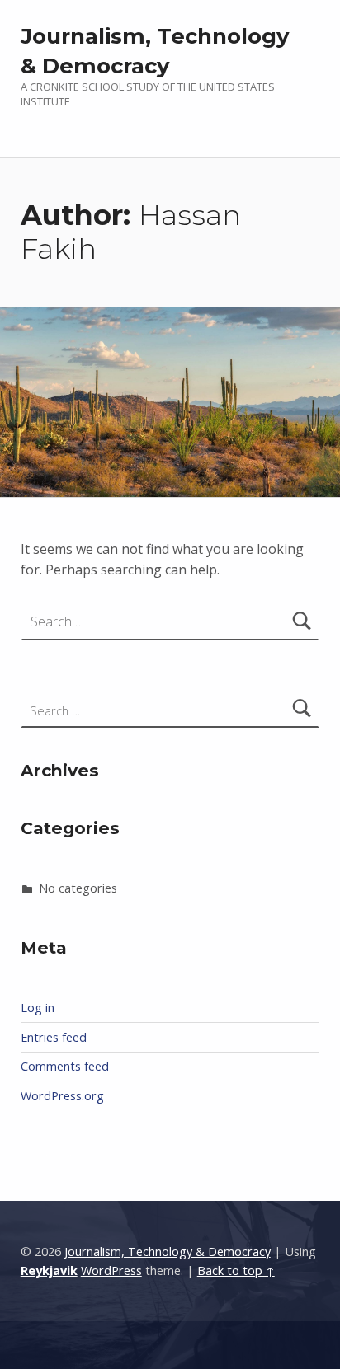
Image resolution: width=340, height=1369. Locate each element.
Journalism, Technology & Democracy (167, 1251)
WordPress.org (62, 1096)
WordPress (111, 1270)
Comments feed (65, 1066)
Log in (37, 1007)
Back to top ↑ (236, 1270)
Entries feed (54, 1037)
